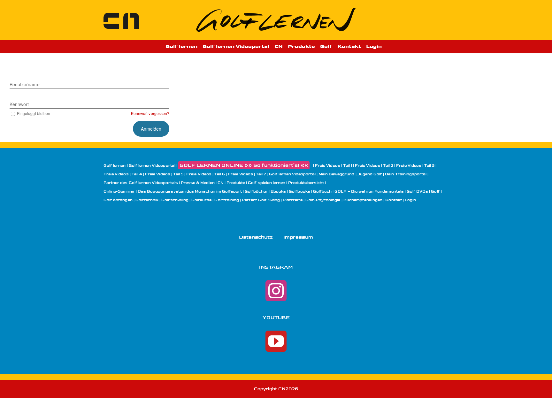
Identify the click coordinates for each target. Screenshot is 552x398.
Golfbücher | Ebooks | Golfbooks (277, 191)
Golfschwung (174, 200)
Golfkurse (201, 200)
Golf (435, 191)
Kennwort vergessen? (150, 113)
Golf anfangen (118, 200)
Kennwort (19, 104)
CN (221, 182)
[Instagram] (276, 290)
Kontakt (393, 200)
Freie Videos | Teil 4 (122, 174)
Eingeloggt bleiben (33, 113)
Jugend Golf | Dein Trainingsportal (392, 174)
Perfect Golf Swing (261, 200)
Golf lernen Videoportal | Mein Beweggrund (312, 174)
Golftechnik (147, 200)
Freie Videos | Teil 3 (415, 165)
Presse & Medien (198, 182)
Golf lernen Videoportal (152, 165)
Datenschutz (256, 237)
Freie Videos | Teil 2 (374, 165)
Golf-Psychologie (323, 200)
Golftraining (226, 200)
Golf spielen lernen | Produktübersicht (286, 182)
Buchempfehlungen (363, 200)
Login (410, 200)
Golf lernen (114, 165)
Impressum (298, 237)
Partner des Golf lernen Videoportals (140, 182)
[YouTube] (276, 341)
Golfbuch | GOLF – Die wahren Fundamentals (358, 191)
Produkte (235, 182)
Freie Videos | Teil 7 (247, 174)
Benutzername (25, 84)
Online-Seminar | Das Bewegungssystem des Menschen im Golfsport (172, 191)
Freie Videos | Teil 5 (164, 174)
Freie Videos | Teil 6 (205, 174)
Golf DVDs (417, 191)
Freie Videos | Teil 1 (333, 165)
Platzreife (293, 200)
